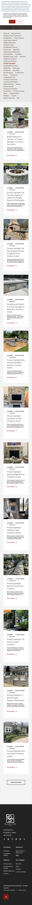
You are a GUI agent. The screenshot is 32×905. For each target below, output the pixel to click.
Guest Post (7, 91)
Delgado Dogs (14, 93)
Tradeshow (14, 75)
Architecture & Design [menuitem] (8, 867)
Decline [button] (20, 21)
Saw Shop (16, 70)
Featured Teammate (10, 89)
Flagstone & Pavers (10, 59)
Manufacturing (8, 84)
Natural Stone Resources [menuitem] (20, 852)
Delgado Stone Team (11, 56)
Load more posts (16, 782)
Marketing (7, 68)
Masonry (23, 56)
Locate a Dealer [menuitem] (21, 872)
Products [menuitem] (6, 851)
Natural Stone (15, 33)
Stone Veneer (19, 38)
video (5, 93)
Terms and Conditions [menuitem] (9, 890)
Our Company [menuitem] (20, 860)
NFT (18, 98)
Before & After (9, 86)
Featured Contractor (11, 79)
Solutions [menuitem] (7, 860)
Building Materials (10, 43)
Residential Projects (10, 47)
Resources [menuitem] (19, 847)
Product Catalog (18, 91)
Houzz (6, 75)
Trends (13, 96)
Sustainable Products (11, 66)
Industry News (8, 54)
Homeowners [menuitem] (8, 864)
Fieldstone (7, 70)
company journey (9, 77)
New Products (8, 73)
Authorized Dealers (10, 61)
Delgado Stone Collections (13, 36)
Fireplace (18, 54)
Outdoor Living (9, 45)
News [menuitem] (17, 866)
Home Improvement (10, 40)
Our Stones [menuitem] (7, 847)
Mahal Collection (9, 98)
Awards (18, 84)
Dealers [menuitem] (6, 873)
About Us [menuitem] (19, 864)
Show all (6, 33)
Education (16, 49)
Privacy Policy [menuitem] (22, 890)
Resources (7, 49)
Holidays (6, 96)
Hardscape (16, 68)
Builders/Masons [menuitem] (9, 871)
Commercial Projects (11, 82)
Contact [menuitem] (18, 869)
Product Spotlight (9, 63)
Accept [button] (12, 21)
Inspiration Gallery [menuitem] (7, 854)
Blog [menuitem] (17, 855)
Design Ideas (8, 38)
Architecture (19, 73)
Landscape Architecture (12, 52)
